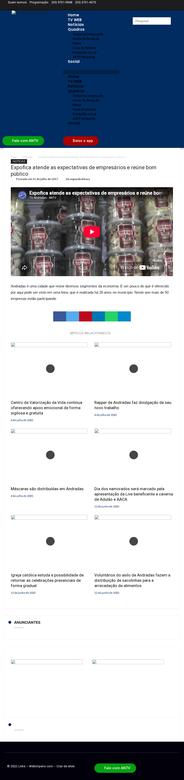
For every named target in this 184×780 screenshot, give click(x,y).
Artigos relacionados (90, 333)
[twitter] (72, 316)
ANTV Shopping (84, 57)
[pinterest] (85, 316)
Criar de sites (66, 766)
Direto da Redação (86, 39)
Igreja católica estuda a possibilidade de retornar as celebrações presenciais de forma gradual (47, 580)
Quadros (76, 29)
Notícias (76, 24)
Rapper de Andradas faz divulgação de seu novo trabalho (132, 405)
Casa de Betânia (84, 48)
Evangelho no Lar (85, 52)
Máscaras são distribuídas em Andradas (47, 488)
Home (73, 14)
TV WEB (75, 19)
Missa (77, 43)
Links (21, 766)
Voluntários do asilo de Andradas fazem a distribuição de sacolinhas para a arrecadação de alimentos (132, 580)
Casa (14, 157)
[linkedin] (98, 316)
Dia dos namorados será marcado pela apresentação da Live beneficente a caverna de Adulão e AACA (133, 494)
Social (74, 61)
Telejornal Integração (88, 34)
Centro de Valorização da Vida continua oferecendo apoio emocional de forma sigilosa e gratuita (46, 407)
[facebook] (59, 316)
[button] (91, 72)
